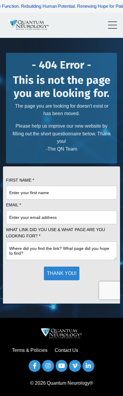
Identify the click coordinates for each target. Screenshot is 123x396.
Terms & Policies (29, 350)
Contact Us (66, 350)
